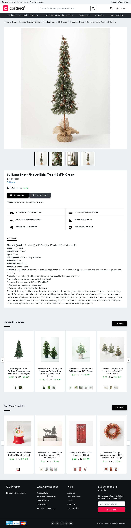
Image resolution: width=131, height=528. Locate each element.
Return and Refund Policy (46, 497)
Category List (116, 15)
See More (119, 323)
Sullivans (11, 182)
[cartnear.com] (14, 8)
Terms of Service (43, 500)
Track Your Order (73, 497)
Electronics (83, 15)
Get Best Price (40, 195)
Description (12, 238)
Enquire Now (18, 195)
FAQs (69, 500)
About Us (71, 493)
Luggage (99, 15)
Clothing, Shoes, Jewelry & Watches (23, 15)
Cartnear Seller (73, 508)
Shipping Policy (43, 493)
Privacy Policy (42, 504)
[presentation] (2, 360)
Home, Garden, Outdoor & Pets (58, 15)
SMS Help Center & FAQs (46, 508)
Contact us (71, 504)
